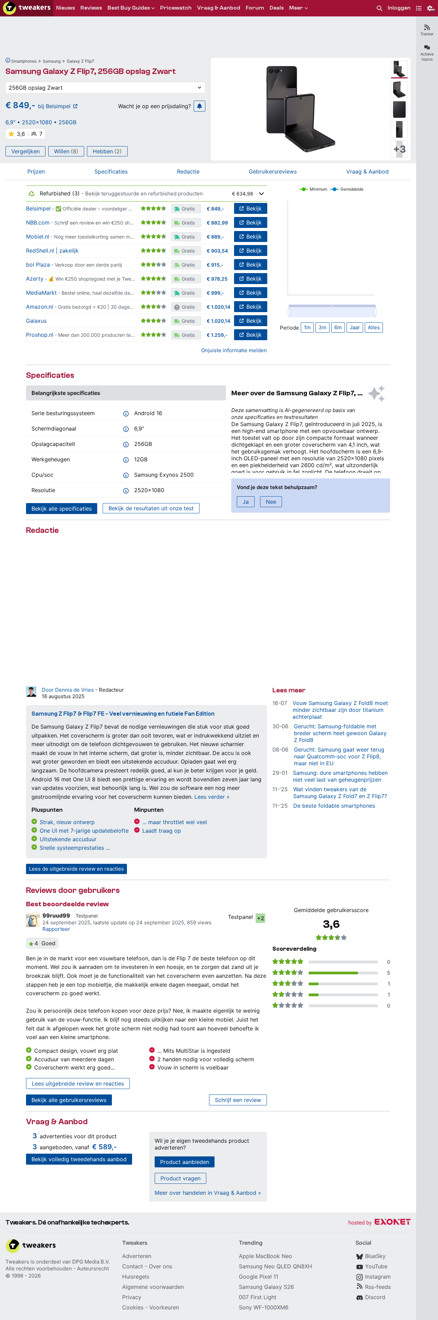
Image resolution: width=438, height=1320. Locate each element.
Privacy (131, 1297)
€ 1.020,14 (218, 307)
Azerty (34, 278)
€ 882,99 (217, 223)
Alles (374, 327)
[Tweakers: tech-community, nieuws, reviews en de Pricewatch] (26, 8)
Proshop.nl (39, 334)
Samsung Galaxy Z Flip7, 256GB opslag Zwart (90, 71)
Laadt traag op (161, 830)
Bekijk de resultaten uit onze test (151, 508)
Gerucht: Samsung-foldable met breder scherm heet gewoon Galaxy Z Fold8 (340, 733)
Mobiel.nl (37, 236)
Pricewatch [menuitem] (176, 8)
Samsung (52, 61)
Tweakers (17, 1261)
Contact (132, 1266)
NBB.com (38, 222)
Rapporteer (56, 929)
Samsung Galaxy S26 (266, 1286)
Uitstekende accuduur (68, 839)
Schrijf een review (238, 1100)
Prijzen (36, 171)
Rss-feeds (378, 1286)
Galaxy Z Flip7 (80, 61)
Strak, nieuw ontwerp (67, 822)
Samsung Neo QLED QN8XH (275, 1266)
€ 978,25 (217, 279)
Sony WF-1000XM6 (263, 1307)
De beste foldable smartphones (334, 805)
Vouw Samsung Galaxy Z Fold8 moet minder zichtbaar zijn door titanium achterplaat (340, 710)
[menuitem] (379, 8)
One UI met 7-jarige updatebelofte (84, 830)
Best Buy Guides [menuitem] (128, 8)
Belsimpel (38, 208)
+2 (260, 918)
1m (307, 327)
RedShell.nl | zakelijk (52, 250)
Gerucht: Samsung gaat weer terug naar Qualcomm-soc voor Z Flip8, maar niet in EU (339, 756)
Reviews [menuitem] (91, 8)
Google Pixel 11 (258, 1276)
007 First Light (257, 1297)
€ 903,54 (217, 251)
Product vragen (180, 1178)
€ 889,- (215, 237)
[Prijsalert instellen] (199, 106)
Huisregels (135, 1276)
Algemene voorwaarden (153, 1286)
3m (322, 327)
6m (338, 327)
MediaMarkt (41, 292)
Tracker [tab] (427, 33)
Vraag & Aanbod (367, 171)
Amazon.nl (39, 306)
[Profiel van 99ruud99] (33, 920)
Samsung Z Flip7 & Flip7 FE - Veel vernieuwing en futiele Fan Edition (123, 713)
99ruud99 (56, 915)
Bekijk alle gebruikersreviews (68, 1100)
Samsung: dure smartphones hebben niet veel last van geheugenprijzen (340, 776)
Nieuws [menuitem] (65, 8)
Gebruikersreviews (273, 171)
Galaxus (36, 320)
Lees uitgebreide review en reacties (78, 1083)
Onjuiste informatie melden (234, 350)
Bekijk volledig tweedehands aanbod (79, 1159)
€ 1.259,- (217, 335)
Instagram (378, 1276)
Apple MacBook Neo (265, 1256)
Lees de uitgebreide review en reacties (76, 869)
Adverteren (136, 1256)
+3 (399, 149)
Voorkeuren (164, 1307)
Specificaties (111, 171)
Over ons (160, 1266)
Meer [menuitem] (296, 8)
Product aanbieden (184, 1161)
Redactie (188, 171)
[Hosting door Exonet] (379, 1223)
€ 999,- (215, 293)
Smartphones (24, 61)
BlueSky (375, 1256)
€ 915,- (215, 265)
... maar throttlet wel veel (174, 822)
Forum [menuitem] (255, 8)
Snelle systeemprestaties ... (75, 847)
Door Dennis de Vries (68, 690)
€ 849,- (215, 209)
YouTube (376, 1266)
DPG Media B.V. (91, 1261)
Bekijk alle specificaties (61, 508)
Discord (375, 1297)
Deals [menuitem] (277, 8)
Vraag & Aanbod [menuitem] (218, 8)
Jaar (355, 327)
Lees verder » (212, 796)
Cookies (132, 1307)
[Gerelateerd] (7, 60)
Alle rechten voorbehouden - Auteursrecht (57, 1268)
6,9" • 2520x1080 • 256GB (40, 122)
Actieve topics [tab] (427, 57)
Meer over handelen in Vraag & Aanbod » (208, 1192)
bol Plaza (38, 264)
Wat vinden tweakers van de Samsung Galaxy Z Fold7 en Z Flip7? (340, 792)
